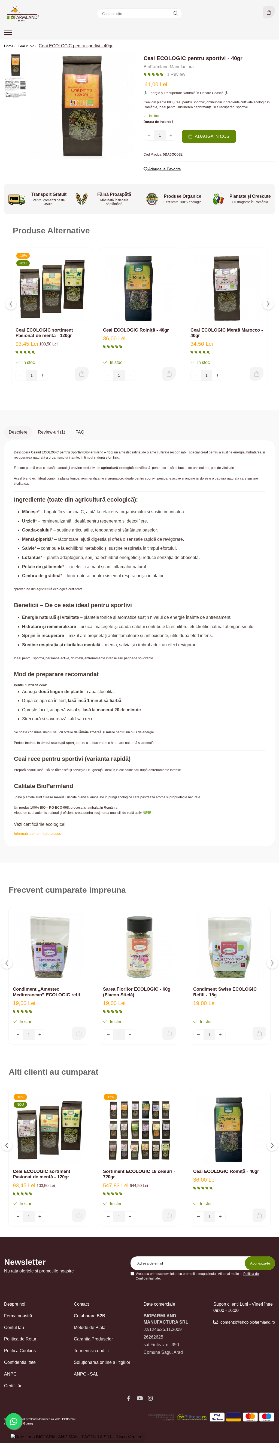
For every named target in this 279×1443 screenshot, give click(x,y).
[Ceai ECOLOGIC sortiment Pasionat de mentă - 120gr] (52, 288)
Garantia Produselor (93, 1339)
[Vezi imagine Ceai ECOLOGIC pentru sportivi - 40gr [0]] (15, 65)
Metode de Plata (89, 1327)
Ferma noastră (18, 1316)
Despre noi (14, 1304)
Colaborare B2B (89, 1316)
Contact (81, 1304)
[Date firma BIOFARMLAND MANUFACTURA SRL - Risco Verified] (76, 1437)
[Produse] (9, 34)
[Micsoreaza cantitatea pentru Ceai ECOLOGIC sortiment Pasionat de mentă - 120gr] (21, 375)
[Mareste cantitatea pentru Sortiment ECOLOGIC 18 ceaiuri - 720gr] (130, 1216)
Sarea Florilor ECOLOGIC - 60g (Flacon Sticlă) (136, 992)
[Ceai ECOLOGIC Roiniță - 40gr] (139, 288)
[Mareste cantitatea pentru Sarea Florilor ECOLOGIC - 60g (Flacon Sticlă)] (130, 1034)
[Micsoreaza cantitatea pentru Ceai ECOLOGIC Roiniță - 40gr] (108, 375)
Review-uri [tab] (51, 432)
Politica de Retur (20, 1339)
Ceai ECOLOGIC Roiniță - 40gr (136, 330)
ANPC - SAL (86, 1374)
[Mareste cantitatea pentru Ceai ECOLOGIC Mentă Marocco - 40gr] (217, 375)
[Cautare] (175, 13)
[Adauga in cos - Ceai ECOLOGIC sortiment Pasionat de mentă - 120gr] (82, 374)
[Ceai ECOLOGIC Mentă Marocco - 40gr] (226, 288)
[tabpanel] (82, 106)
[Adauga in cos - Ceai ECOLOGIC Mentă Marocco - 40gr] (256, 374)
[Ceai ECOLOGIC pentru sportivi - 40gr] (82, 106)
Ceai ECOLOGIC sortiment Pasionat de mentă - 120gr (44, 332)
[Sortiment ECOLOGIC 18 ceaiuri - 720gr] (139, 1129)
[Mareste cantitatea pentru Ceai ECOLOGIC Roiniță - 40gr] (130, 375)
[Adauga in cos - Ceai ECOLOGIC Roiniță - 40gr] (169, 374)
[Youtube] (139, 1398)
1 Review (176, 74)
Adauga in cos (211, 136)
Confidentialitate (20, 1362)
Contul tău (14, 1327)
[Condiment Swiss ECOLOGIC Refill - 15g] (229, 947)
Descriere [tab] (18, 432)
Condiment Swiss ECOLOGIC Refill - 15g (225, 992)
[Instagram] (150, 1398)
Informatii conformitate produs (37, 834)
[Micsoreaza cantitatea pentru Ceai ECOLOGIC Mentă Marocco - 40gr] (195, 375)
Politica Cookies (20, 1350)
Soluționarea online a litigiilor (102, 1362)
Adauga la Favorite (164, 169)
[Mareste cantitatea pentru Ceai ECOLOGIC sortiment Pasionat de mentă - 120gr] (42, 375)
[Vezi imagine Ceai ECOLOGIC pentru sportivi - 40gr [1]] (15, 88)
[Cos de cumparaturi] (269, 12)
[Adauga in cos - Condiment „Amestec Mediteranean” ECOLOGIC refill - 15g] (79, 1033)
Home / (10, 46)
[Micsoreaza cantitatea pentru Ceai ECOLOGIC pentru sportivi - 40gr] (149, 135)
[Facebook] (128, 1398)
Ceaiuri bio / (28, 46)
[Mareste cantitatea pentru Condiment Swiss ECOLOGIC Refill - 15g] (220, 1034)
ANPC (10, 1374)
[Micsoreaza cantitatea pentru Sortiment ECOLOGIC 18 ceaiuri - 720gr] (108, 1216)
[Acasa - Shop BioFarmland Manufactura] (38, 13)
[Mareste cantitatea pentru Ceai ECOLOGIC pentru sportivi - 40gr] (170, 135)
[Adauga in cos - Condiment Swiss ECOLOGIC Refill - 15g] (259, 1033)
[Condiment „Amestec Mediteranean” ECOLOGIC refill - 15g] (49, 947)
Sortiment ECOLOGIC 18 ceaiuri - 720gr (139, 1174)
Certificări (13, 1385)
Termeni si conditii (91, 1350)
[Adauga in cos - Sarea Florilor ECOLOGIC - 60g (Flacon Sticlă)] (169, 1033)
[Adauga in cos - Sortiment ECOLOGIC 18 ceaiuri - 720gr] (169, 1215)
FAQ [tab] (79, 432)
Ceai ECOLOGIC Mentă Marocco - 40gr (226, 332)
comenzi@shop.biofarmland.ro (247, 1322)
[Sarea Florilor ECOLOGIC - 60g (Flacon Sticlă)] (139, 947)
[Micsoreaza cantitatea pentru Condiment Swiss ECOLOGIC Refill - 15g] (198, 1034)
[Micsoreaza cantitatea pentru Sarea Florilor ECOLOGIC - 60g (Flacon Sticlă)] (108, 1034)
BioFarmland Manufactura (169, 66)
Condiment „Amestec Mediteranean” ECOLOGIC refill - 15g (48, 992)
